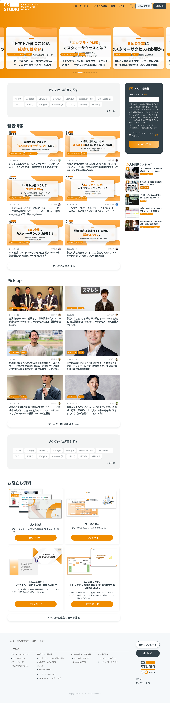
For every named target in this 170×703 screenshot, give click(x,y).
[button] (73, 72)
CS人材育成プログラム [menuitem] (20, 666)
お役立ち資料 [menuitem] (100, 6)
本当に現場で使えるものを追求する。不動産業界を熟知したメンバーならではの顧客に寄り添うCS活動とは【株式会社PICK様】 (92, 365)
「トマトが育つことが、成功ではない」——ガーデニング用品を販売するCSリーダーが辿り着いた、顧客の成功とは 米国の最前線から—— (35, 211)
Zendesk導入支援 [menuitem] (79, 662)
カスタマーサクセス (16, 54)
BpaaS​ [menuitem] (40, 666)
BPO (57, 98)
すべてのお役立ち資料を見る (64, 617)
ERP (30, 104)
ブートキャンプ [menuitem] (18, 662)
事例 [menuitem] (113, 6)
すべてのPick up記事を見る (64, 423)
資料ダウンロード (148, 644)
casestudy (86, 98)
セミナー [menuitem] (122, 6)
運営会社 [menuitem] (139, 679)
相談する (160, 6)
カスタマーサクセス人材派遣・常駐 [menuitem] (51, 658)
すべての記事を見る (64, 265)
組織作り (70, 242)
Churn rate (104, 98)
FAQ (43, 104)
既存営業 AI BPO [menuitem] (44, 669)
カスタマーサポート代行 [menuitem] (47, 674)
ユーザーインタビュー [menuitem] (108, 658)
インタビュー (14, 308)
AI (18, 98)
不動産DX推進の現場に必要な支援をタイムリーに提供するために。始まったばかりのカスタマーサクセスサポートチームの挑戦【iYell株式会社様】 (34, 410)
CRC (18, 104)
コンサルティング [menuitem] (18, 658)
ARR (30, 98)
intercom (57, 104)
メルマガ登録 (144, 6)
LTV (83, 104)
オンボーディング (31, 153)
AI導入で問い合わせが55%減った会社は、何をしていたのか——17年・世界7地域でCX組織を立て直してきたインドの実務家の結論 (92, 166)
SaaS (28, 54)
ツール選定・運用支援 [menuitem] (81, 658)
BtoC (82, 54)
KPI (71, 104)
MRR (96, 104)
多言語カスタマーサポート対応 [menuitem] (49, 678)
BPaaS (43, 98)
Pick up (23, 308)
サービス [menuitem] (85, 6)
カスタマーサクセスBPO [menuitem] (47, 662)
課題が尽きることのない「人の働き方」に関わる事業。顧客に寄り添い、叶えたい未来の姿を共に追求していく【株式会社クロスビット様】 (92, 410)
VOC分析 (79, 242)
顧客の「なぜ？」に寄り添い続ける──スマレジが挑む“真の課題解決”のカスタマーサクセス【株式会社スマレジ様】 (92, 321)
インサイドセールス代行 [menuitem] (109, 662)
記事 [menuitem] (74, 6)
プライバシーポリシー (139, 125)
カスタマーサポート (122, 54)
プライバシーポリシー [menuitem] (144, 683)
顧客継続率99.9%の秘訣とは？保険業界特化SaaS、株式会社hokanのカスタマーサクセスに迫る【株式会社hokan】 (35, 321)
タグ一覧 (111, 110)
